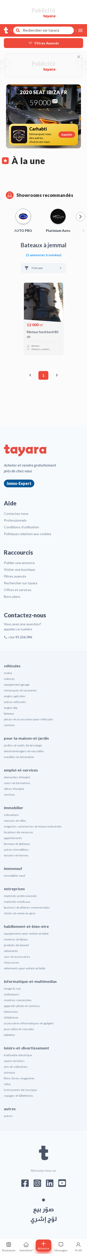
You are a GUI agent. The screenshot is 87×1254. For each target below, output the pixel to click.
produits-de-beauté (16, 945)
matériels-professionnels (20, 896)
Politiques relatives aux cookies (27, 534)
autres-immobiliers (16, 849)
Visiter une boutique (19, 569)
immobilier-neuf (14, 875)
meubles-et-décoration (19, 757)
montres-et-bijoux (16, 939)
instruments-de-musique (20, 1090)
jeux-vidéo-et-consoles (19, 1029)
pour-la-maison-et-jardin (26, 738)
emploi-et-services (21, 770)
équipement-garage (16, 684)
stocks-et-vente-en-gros (20, 913)
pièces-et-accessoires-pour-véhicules (28, 719)
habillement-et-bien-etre (26, 926)
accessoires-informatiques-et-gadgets (29, 1023)
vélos (7, 1084)
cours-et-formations (17, 783)
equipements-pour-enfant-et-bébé (26, 933)
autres (10, 1108)
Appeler (66, 134)
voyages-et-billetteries (18, 1095)
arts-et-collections (16, 1066)
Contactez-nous (16, 513)
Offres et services (17, 590)
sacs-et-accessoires (17, 956)
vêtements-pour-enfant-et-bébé (24, 968)
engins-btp (10, 708)
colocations (11, 815)
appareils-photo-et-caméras (22, 1006)
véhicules (12, 665)
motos (8, 673)
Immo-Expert (19, 483)
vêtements (11, 951)
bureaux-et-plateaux (17, 844)
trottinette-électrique (18, 1055)
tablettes (9, 1035)
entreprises (14, 888)
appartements (13, 838)
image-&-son (12, 988)
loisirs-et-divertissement (26, 1048)
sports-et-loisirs (14, 1061)
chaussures (11, 962)
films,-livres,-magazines (19, 1078)
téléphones (11, 1017)
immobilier (13, 807)
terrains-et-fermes (16, 855)
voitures (9, 679)
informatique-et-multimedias (30, 981)
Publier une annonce (19, 563)
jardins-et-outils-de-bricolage (23, 745)
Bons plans (12, 596)
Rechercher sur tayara (20, 583)
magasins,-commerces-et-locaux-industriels (33, 826)
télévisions (11, 1011)
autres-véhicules (15, 702)
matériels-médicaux (17, 901)
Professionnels (15, 520)
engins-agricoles (14, 696)
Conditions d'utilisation (21, 527)
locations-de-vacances (18, 832)
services (9, 794)
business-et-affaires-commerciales (27, 907)
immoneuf (13, 868)
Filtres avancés (15, 576)
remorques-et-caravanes (20, 690)
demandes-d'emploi (17, 777)
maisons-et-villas (15, 820)
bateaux (9, 713)
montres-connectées (18, 1000)
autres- (8, 1116)
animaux (9, 1072)
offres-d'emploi (14, 789)
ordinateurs (11, 994)
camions (9, 725)
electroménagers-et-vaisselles (24, 751)
